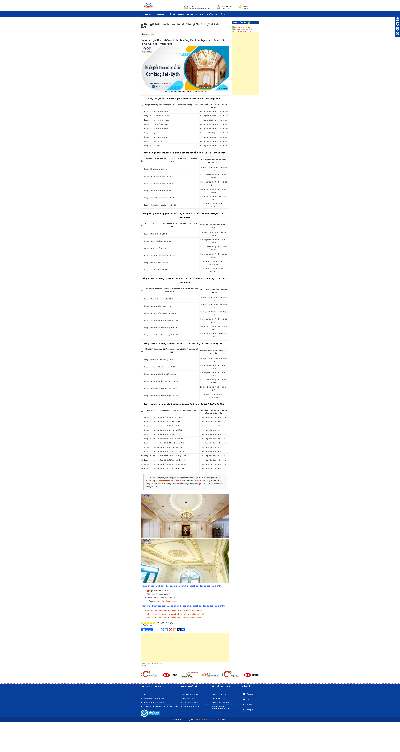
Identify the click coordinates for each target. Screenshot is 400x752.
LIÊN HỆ (223, 14)
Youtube (249, 704)
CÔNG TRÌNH (192, 14)
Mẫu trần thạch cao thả (190, 702)
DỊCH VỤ (181, 14)
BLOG (202, 14)
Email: (191, 6)
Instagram (250, 710)
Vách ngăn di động (189, 698)
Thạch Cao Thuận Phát (154, 663)
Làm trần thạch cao (219, 694)
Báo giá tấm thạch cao (190, 694)
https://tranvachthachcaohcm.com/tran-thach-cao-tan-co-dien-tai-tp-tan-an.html (175, 617)
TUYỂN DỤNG (212, 14)
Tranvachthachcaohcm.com (166, 601)
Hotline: (246, 6)
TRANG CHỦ (148, 14)
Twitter (249, 699)
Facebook (250, 694)
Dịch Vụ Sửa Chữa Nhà (221, 702)
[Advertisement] (185, 648)
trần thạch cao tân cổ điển (169, 481)
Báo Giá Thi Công (219, 698)
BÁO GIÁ (172, 14)
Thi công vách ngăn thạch (191, 706)
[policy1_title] (186, 7)
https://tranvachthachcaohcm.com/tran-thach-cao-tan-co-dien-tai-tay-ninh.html (175, 614)
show (152, 34)
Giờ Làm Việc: (227, 6)
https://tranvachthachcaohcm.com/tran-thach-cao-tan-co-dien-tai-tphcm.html (174, 610)
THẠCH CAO (160, 14)
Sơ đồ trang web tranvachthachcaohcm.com (221, 707)
